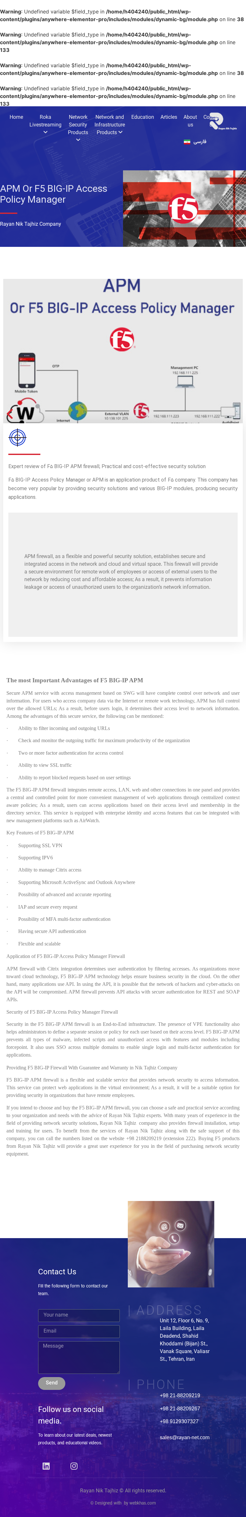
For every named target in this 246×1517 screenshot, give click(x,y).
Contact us (212, 121)
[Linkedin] (46, 1466)
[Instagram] (74, 1466)
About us (190, 121)
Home (16, 118)
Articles (168, 118)
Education (142, 118)
